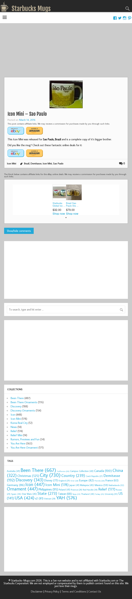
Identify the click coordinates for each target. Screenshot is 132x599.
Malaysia (87, 485)
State (47, 493)
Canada (103, 471)
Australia (13, 471)
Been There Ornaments (24, 402)
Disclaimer (37, 591)
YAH (66, 497)
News (14, 427)
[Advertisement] (66, 51)
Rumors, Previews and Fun (25, 439)
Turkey (99, 494)
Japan (74, 485)
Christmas (28, 475)
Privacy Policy (52, 591)
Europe (86, 480)
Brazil (26, 163)
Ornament (22, 489)
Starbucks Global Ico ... (59, 204)
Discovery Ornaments (23, 410)
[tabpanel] (59, 199)
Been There (17, 398)
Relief (14, 431)
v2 (39, 498)
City (50, 475)
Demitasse (36, 163)
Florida (100, 480)
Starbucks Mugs (31, 9)
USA (24, 498)
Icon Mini (11, 163)
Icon (13, 414)
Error (74, 480)
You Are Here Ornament (24, 447)
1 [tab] (66, 217)
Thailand (88, 493)
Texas (76, 494)
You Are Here (18, 443)
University (111, 494)
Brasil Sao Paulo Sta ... (72, 204)
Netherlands (116, 485)
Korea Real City (19, 423)
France (112, 480)
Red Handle (90, 489)
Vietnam (50, 498)
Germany (16, 485)
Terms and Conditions (74, 591)
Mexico (101, 485)
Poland (64, 489)
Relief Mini (16, 435)
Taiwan (65, 493)
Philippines (48, 489)
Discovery (16, 406)
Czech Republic (94, 476)
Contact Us (94, 591)
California (63, 471)
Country (73, 475)
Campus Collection (82, 471)
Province (76, 489)
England (64, 480)
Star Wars (29, 493)
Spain (16, 494)
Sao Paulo (58, 163)
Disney (51, 480)
